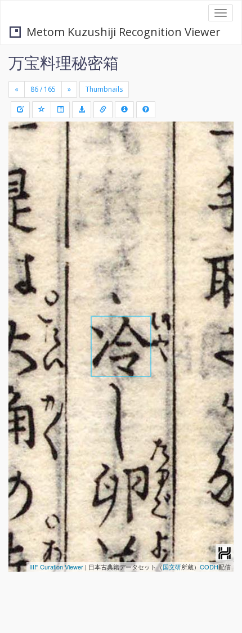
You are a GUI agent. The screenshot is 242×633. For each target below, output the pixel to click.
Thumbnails (104, 89)
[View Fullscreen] (23, 178)
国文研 (172, 566)
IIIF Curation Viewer (56, 566)
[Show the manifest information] (124, 109)
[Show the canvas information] (103, 109)
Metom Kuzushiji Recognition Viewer (123, 31)
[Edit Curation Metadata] (20, 109)
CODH (209, 566)
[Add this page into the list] (41, 109)
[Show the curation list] (60, 109)
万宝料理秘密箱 (63, 62)
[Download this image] (81, 109)
